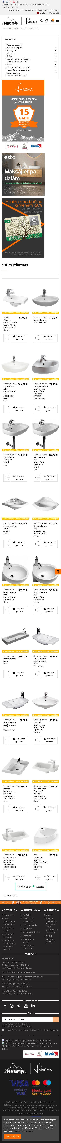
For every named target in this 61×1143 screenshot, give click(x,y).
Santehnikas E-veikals (41, 5)
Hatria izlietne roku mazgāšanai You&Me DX (9, 596)
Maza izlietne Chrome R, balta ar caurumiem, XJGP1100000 (40, 793)
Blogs (10, 10)
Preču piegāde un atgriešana (9, 921)
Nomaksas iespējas (9, 935)
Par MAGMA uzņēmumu (29, 10)
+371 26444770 (8, 968)
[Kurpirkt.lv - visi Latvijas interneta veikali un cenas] (26, 1040)
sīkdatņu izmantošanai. (23, 1131)
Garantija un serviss (28, 940)
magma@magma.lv (15, 979)
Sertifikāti (27, 936)
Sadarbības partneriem (28, 947)
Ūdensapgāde (13, 73)
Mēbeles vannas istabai (18, 67)
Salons (28, 5)
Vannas (10, 64)
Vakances (27, 928)
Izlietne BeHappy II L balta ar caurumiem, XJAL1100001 (9, 793)
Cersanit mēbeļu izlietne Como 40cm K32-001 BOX (10, 323)
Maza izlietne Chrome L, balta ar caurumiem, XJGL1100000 (9, 862)
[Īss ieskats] (17, 314)
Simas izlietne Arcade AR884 (9, 528)
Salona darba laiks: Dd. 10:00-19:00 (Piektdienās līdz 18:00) (52, 925)
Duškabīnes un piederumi (18, 59)
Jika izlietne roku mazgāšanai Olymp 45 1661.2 (39, 462)
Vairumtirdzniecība (18, 5)
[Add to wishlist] (13, 314)
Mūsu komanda (30, 925)
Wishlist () (55, 13)
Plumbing (10, 39)
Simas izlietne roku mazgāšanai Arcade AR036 (40, 529)
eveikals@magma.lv (15, 976)
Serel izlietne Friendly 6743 (40, 321)
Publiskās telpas (14, 47)
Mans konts (9, 915)
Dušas (9, 56)
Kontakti (16, 10)
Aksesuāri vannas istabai (18, 70)
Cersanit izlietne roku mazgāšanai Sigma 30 (39, 726)
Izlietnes (10, 53)
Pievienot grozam (20, 337)
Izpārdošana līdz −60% (10, 7)
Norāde (5, 896)
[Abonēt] (56, 1019)
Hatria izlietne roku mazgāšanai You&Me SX (40, 596)
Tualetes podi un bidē (17, 61)
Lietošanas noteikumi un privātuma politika (10, 944)
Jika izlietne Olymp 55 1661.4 (8, 459)
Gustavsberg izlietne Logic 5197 (40, 661)
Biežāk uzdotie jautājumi (48, 10)
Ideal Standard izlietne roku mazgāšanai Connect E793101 (41, 391)
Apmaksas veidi (9, 929)
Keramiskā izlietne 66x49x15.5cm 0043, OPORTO (40, 862)
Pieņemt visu (13, 1136)
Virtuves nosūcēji (14, 45)
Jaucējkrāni (12, 50)
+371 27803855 (9, 972)
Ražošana (6, 5)
